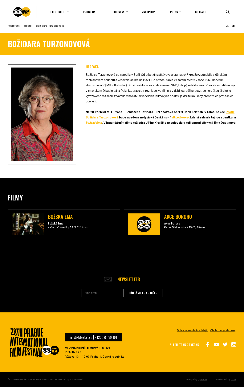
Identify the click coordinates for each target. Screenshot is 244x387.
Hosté (27, 25)
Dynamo (202, 379)
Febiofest (13, 25)
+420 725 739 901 (106, 337)
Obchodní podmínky (222, 330)
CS (227, 25)
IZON (233, 379)
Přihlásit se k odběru (143, 293)
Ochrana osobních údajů (192, 330)
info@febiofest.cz (81, 337)
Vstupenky (149, 12)
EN (233, 25)
